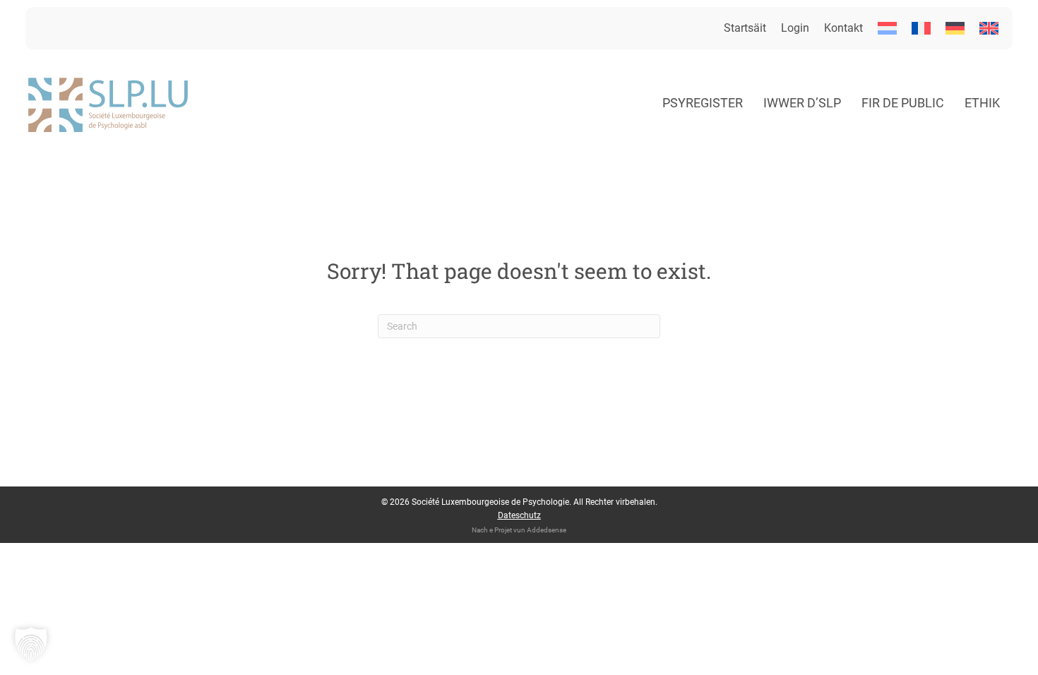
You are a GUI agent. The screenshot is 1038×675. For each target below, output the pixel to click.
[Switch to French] (921, 28)
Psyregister (702, 102)
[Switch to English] (989, 28)
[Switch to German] (955, 28)
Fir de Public (902, 102)
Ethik (982, 102)
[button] (31, 644)
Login (795, 28)
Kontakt (843, 28)
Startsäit (745, 28)
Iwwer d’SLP (802, 102)
